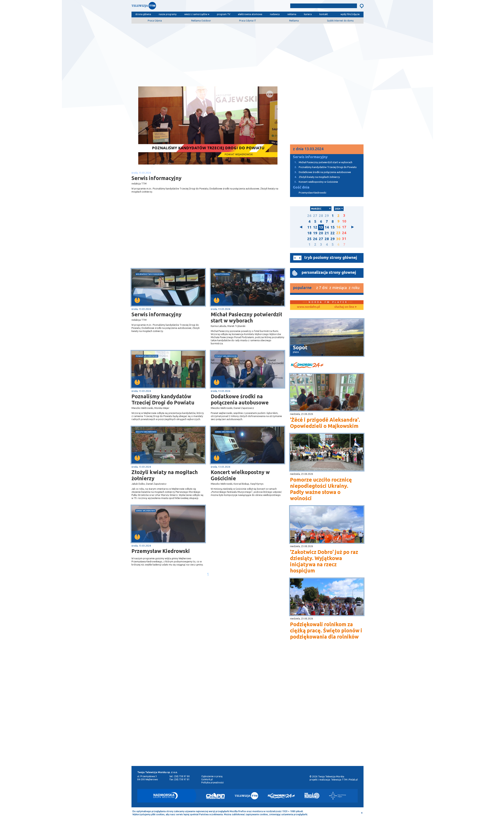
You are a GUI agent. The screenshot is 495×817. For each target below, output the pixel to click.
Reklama (294, 20)
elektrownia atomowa (250, 14)
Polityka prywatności (212, 782)
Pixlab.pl (353, 779)
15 (332, 227)
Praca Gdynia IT (247, 20)
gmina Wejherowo (224, 432)
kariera (308, 14)
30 (338, 239)
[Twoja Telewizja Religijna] (337, 796)
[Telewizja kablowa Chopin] (215, 796)
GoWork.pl (207, 779)
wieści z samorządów (195, 14)
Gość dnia (301, 187)
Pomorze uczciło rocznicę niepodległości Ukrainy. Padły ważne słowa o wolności (321, 489)
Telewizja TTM (339, 779)
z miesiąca (338, 287)
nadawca (275, 14)
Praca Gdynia (155, 20)
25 (309, 239)
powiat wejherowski (147, 356)
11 (309, 227)
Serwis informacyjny (156, 314)
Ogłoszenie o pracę (212, 776)
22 (332, 233)
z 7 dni (321, 287)
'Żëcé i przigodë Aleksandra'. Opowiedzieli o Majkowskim (325, 423)
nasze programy (168, 14)
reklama (291, 14)
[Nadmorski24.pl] (281, 796)
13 (321, 227)
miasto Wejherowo (146, 432)
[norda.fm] (308, 307)
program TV (223, 14)
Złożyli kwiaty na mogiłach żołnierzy (164, 475)
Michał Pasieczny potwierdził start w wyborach (246, 317)
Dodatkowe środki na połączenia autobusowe (240, 399)
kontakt (323, 14)
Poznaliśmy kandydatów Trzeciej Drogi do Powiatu (162, 399)
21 (327, 233)
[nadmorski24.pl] (327, 365)
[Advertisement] (247, 53)
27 (315, 216)
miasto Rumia (222, 274)
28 (321, 216)
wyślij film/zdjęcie (350, 14)
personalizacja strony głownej (329, 272)
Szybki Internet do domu (340, 20)
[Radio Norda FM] (312, 796)
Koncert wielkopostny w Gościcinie (240, 475)
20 (321, 233)
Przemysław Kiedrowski (160, 551)
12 (315, 227)
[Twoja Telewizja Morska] (171, 7)
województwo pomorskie (150, 274)
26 (309, 216)
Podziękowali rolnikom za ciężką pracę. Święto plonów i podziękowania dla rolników (326, 630)
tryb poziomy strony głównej (330, 257)
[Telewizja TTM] (246, 796)
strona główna (143, 14)
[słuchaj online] (345, 307)
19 (315, 233)
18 (309, 233)
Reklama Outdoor (201, 20)
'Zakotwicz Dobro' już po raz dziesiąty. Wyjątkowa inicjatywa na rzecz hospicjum (324, 561)
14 (327, 227)
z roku (354, 287)
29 (327, 216)
